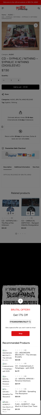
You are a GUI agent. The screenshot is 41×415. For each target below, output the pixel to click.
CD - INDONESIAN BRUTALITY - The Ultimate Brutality (25, 355)
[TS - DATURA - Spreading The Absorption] (8, 393)
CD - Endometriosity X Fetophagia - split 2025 (24, 367)
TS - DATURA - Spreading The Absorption (25, 392)
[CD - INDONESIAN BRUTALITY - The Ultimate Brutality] (8, 354)
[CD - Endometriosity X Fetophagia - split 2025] (8, 368)
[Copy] (29, 321)
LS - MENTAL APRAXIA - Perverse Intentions (25, 380)
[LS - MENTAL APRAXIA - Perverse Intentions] (8, 380)
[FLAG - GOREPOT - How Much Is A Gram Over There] (8, 406)
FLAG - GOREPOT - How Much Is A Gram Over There (26, 405)
